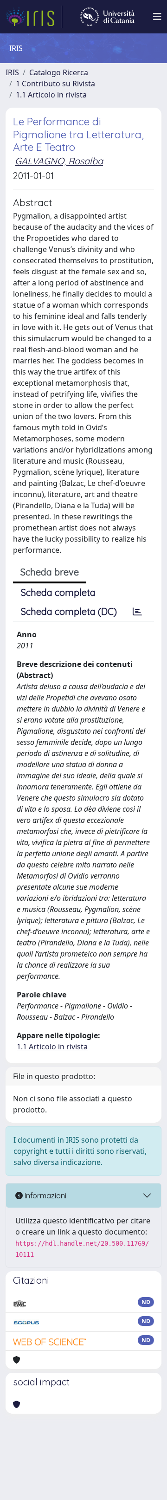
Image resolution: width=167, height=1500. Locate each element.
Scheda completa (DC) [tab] (69, 611)
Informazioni (44, 1195)
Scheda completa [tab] (58, 592)
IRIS (12, 72)
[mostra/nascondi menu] (157, 16)
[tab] (137, 611)
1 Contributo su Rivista (55, 83)
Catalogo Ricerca (58, 72)
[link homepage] (34, 17)
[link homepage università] (107, 17)
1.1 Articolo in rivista (51, 95)
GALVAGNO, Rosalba (59, 161)
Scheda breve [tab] (49, 572)
